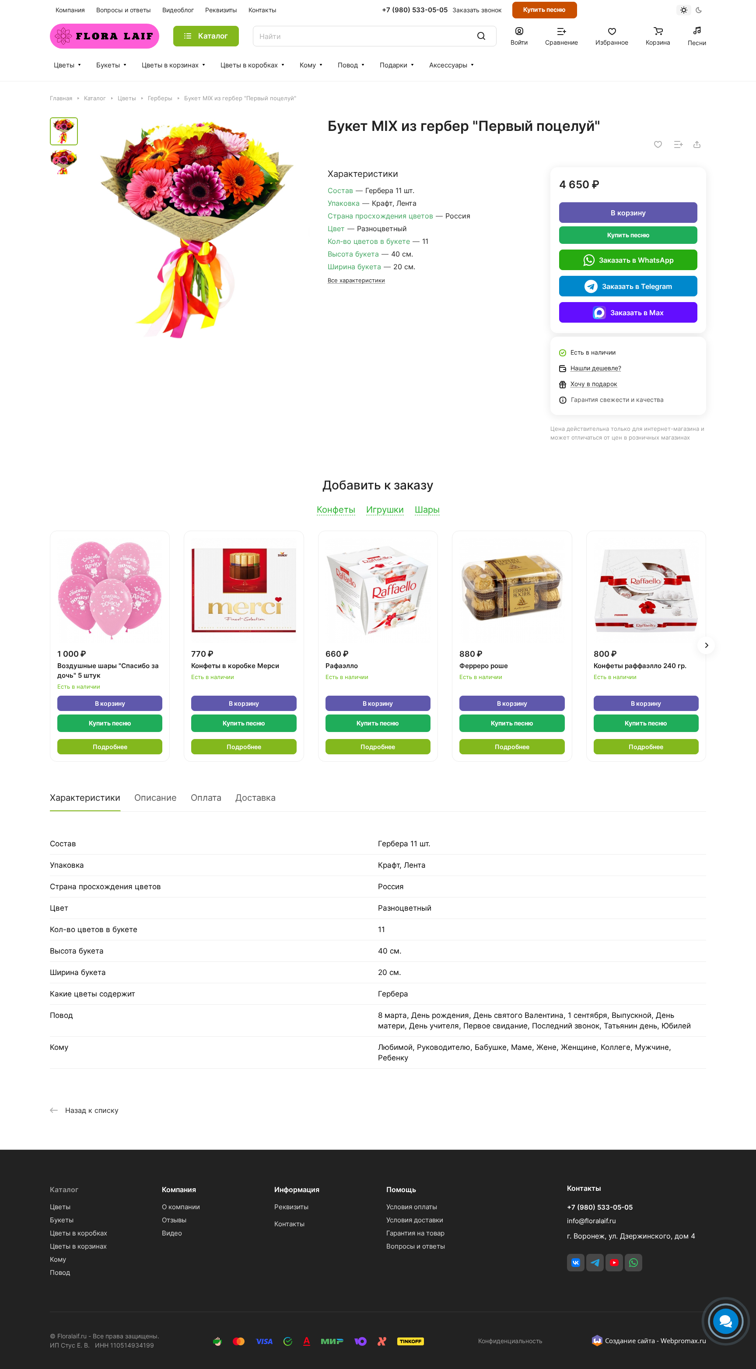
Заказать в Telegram (637, 286)
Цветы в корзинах (170, 65)
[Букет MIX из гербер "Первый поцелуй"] (196, 230)
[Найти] (481, 36)
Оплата (206, 797)
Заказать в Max (637, 312)
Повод (348, 65)
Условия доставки (414, 1220)
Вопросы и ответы (415, 1246)
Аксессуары (448, 65)
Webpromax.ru (683, 1340)
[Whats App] (633, 1262)
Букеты (108, 65)
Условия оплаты (411, 1207)
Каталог (64, 1189)
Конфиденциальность (510, 1340)
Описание (155, 797)
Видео (172, 1233)
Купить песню (544, 9)
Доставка (255, 797)
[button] (706, 645)
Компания (179, 1189)
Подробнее (110, 746)
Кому (308, 65)
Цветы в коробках (249, 65)
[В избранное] (658, 144)
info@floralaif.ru (591, 1221)
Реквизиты (291, 1207)
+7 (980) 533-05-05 (415, 10)
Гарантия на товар (415, 1233)
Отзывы (174, 1220)
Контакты (289, 1224)
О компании (181, 1207)
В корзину (628, 212)
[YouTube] (614, 1262)
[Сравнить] (678, 144)
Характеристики (85, 797)
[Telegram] (595, 1262)
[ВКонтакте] (575, 1262)
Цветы (64, 65)
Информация (296, 1189)
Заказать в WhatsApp (636, 260)
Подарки (393, 65)
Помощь (401, 1189)
